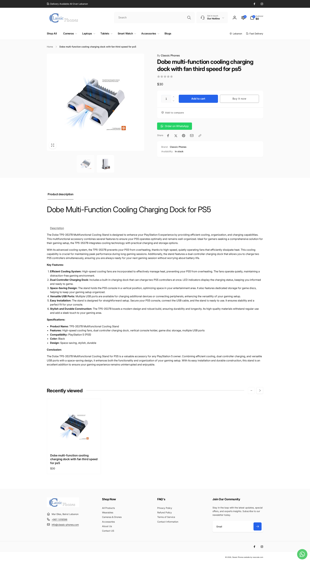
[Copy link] (200, 135)
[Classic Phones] (63, 506)
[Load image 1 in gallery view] (85, 164)
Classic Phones (168, 55)
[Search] (189, 17)
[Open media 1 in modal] (95, 102)
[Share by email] (192, 136)
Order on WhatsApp (177, 126)
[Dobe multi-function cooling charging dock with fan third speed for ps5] (74, 443)
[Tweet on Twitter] (175, 135)
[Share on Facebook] (168, 135)
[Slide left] (251, 390)
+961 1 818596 (59, 519)
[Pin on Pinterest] (183, 135)
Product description (60, 194)
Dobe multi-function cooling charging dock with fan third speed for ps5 (74, 459)
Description (57, 228)
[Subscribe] (257, 526)
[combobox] (154, 17)
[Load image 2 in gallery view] (105, 164)
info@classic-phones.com (65, 524)
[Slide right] (259, 390)
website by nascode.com (253, 557)
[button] (256, 17)
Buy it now (239, 98)
